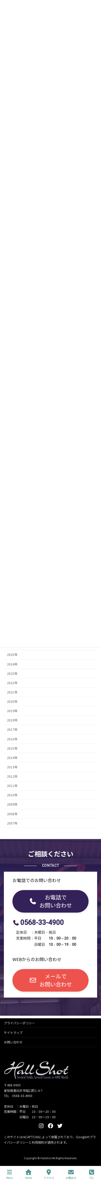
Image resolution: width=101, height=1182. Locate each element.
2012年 (12, 776)
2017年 (12, 729)
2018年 (12, 720)
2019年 (12, 711)
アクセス (49, 1177)
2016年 (12, 739)
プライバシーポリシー (19, 1023)
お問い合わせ (13, 1042)
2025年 (12, 655)
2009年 (12, 804)
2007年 (12, 823)
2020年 (12, 701)
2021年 (12, 692)
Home (28, 1177)
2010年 (12, 795)
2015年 (12, 748)
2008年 (12, 814)
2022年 (12, 682)
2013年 (12, 767)
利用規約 (38, 1142)
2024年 (12, 664)
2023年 (12, 673)
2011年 (12, 786)
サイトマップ (13, 1032)
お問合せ (71, 1177)
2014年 (12, 757)
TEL (91, 1177)
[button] (50, 901)
